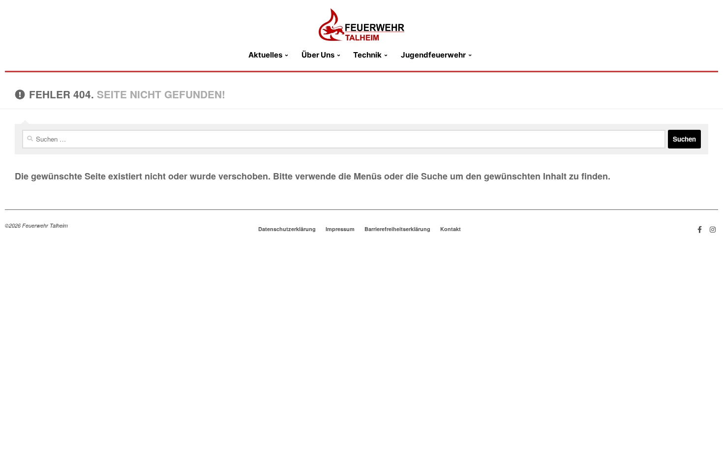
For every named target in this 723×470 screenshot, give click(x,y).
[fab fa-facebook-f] (699, 229)
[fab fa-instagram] (712, 229)
